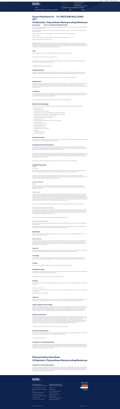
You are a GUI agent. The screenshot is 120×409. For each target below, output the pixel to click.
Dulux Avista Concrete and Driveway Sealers (39, 395)
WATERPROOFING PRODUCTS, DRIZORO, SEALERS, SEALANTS (46, 9)
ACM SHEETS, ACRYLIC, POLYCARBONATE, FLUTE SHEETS (73, 7)
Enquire (86, 389)
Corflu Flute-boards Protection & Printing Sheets (39, 390)
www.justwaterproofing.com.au (39, 65)
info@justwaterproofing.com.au (81, 5)
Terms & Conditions (84, 387)
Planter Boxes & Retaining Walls (54, 399)
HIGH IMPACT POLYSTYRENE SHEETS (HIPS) (38, 399)
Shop (70, 9)
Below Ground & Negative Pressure (55, 391)
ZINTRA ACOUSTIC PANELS (36, 397)
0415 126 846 (79, 4)
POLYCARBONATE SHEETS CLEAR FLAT (37, 394)
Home (36, 7)
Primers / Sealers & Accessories (54, 394)
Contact (83, 9)
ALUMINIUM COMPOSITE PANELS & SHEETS (38, 392)
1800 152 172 (82, 2)
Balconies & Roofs (52, 389)
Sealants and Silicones (53, 396)
